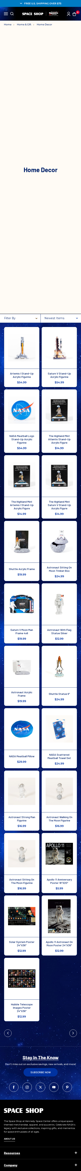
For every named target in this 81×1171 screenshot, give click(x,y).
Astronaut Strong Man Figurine (21, 818)
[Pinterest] (67, 1087)
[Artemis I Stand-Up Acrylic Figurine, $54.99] (21, 348)
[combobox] (61, 318)
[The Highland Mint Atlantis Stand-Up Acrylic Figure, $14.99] (59, 410)
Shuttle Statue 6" (59, 693)
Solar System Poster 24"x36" (21, 943)
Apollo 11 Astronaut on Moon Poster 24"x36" (59, 943)
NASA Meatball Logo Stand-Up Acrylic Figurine (21, 439)
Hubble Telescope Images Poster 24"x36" (22, 1008)
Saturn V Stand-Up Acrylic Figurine (59, 375)
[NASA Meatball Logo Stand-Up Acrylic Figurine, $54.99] (21, 410)
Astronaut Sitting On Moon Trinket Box (59, 569)
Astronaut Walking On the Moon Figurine (59, 818)
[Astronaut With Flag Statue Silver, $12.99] (59, 604)
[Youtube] (54, 1087)
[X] (40, 1087)
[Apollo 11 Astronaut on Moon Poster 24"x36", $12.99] (59, 916)
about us (9, 1138)
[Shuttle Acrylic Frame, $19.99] (21, 542)
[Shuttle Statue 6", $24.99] (59, 666)
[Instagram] (27, 1087)
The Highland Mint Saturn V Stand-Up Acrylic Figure (59, 505)
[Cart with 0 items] (74, 14)
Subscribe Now (40, 1072)
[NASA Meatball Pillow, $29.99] (21, 729)
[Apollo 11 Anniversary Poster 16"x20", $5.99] (59, 854)
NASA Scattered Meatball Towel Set (59, 756)
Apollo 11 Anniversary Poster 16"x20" (59, 881)
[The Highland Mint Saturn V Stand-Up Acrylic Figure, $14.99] (59, 476)
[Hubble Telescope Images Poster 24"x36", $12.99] (21, 978)
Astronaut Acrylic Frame (21, 694)
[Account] (68, 14)
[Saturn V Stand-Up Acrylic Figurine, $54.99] (59, 348)
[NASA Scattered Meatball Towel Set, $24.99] (59, 729)
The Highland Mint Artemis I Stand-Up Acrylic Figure (22, 505)
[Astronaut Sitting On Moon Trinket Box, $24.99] (59, 542)
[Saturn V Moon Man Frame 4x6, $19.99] (21, 604)
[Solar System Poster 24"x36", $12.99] (21, 916)
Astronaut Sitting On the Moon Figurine (21, 881)
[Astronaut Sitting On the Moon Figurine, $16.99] (21, 854)
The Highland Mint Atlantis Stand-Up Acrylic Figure (59, 439)
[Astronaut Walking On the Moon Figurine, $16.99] (59, 791)
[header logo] (40, 14)
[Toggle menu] (6, 13)
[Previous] (8, 1033)
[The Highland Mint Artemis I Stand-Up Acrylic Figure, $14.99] (21, 476)
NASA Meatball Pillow (21, 756)
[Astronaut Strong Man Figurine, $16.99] (21, 791)
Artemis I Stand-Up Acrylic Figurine (22, 375)
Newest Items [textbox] (54, 318)
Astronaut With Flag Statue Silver (59, 631)
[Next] (73, 1033)
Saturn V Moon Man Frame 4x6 (21, 631)
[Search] (12, 14)
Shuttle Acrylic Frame (22, 569)
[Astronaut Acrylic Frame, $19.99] (21, 666)
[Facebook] (13, 1087)
